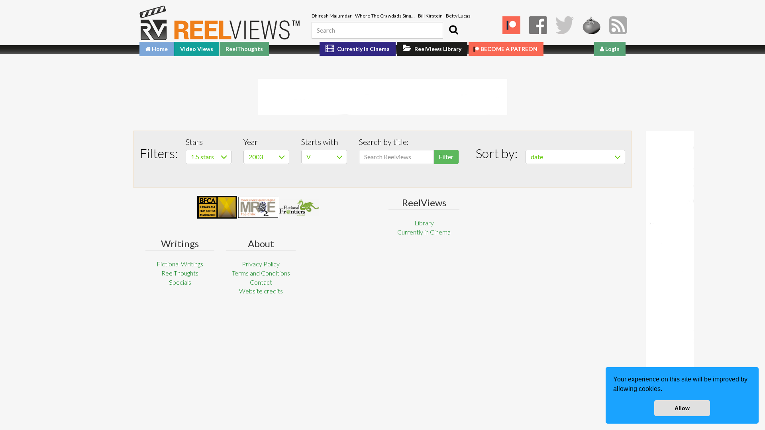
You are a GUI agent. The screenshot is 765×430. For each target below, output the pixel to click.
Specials (180, 282)
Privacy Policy (261, 264)
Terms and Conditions (261, 273)
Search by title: (384, 142)
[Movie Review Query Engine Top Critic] (258, 207)
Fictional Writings (180, 264)
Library (424, 223)
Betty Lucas (458, 16)
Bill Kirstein (430, 16)
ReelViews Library (437, 48)
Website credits (261, 291)
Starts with (319, 142)
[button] (665, 390)
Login (612, 48)
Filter (446, 156)
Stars (194, 142)
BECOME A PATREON (509, 48)
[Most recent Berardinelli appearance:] (299, 207)
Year (250, 142)
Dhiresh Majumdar (332, 16)
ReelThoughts (244, 48)
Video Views (196, 48)
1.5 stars (202, 156)
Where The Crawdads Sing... (385, 16)
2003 (256, 156)
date (537, 156)
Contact (261, 282)
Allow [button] (682, 408)
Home (159, 48)
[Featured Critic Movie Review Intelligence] (217, 207)
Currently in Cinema (363, 48)
